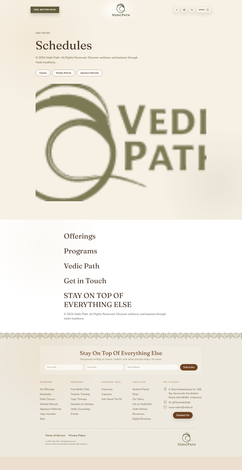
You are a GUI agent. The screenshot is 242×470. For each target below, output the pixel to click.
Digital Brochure (141, 418)
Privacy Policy (77, 435)
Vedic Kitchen (140, 409)
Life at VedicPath (142, 404)
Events (74, 414)
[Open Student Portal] (177, 10)
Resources (138, 414)
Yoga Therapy (79, 399)
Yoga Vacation (48, 414)
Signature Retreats (89, 73)
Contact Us (182, 415)
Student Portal (140, 389)
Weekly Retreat (63, 73)
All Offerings (47, 389)
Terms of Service (55, 435)
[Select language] (184, 10)
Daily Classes (47, 399)
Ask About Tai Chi (112, 399)
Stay (42, 418)
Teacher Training (80, 394)
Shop (135, 394)
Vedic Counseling (80, 409)
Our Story (138, 399)
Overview (107, 389)
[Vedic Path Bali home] (121, 10)
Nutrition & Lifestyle (82, 404)
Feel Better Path (45, 9)
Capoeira (107, 394)
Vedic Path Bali (43, 32)
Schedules (46, 394)
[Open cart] (192, 10)
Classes (43, 73)
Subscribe (189, 367)
